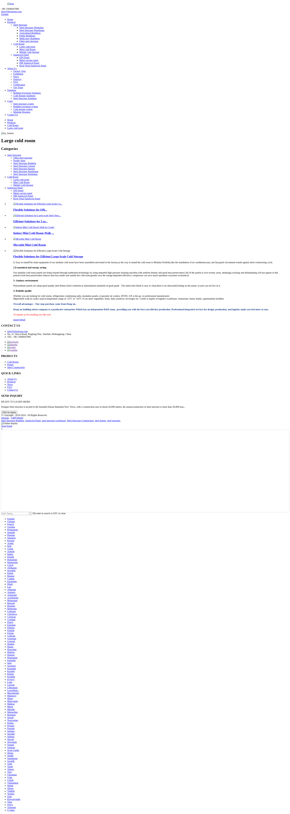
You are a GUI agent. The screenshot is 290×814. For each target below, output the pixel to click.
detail (22, 319)
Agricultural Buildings (30, 33)
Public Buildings (27, 35)
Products (11, 22)
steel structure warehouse (54, 420)
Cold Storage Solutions (24, 95)
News (16, 76)
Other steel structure (28, 41)
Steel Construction (16, 367)
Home (10, 19)
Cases (10, 101)
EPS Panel (24, 57)
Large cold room (27, 46)
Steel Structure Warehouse (31, 30)
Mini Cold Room (27, 49)
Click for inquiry (9, 412)
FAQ (15, 82)
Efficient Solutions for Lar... (30, 221)
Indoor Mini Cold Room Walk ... (33, 233)
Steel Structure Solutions (25, 98)
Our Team (18, 87)
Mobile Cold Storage (29, 52)
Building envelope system (25, 106)
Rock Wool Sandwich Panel (32, 65)
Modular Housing (21, 112)
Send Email (6, 426)
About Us (12, 68)
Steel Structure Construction (80, 420)
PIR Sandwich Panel (29, 63)
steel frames (100, 420)
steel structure (113, 420)
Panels (10, 364)
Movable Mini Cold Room (29, 244)
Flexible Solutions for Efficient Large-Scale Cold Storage (48, 256)
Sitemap (5, 418)
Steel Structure (20, 25)
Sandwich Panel (21, 55)
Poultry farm (19, 160)
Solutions (11, 90)
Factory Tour (19, 71)
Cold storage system (22, 109)
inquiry (16, 319)
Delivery (17, 79)
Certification (19, 85)
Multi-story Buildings (29, 38)
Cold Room (18, 44)
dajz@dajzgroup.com (11, 11)
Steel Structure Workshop (31, 27)
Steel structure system (23, 104)
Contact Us (12, 114)
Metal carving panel (28, 60)
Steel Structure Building (24, 163)
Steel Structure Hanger (24, 168)
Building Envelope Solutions (27, 93)
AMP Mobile (17, 418)
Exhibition (18, 74)
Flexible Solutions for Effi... (30, 209)
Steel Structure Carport (24, 166)
